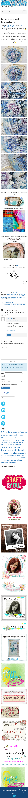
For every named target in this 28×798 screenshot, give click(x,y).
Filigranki (4, 444)
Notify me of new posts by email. (9, 384)
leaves (11, 295)
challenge (19, 435)
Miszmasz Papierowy (12, 455)
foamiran (23, 294)
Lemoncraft (16, 295)
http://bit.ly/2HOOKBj (12, 330)
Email (2, 376)
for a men (23, 444)
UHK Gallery (13, 460)
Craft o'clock (4, 442)
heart (9, 450)
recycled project (11, 297)
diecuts (15, 442)
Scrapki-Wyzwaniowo (20, 297)
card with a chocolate (11, 435)
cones (23, 438)
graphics (10, 447)
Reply (9, 335)
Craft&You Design (18, 440)
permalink (13, 298)
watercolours (4, 462)
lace (25, 450)
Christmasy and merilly (8, 302)
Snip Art (5, 460)
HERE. (17, 265)
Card (22, 432)
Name (3, 373)
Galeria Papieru (4, 447)
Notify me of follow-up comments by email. (12, 381)
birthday (11, 432)
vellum (2, 298)
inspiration (16, 450)
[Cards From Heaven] (14, 2)
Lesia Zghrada (22, 295)
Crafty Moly (9, 442)
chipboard (5, 438)
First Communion (11, 444)
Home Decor (16, 292)
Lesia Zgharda (19, 453)
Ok (14, 795)
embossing (20, 442)
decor (19, 294)
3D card (5, 432)
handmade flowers (5, 295)
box (14, 432)
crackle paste (14, 294)
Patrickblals (9, 318)
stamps (8, 460)
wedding (9, 462)
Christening (12, 438)
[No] (26, 792)
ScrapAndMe (17, 458)
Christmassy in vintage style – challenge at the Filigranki (14, 305)
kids (22, 450)
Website (3, 379)
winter (14, 462)
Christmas (18, 438)
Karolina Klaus (13, 26)
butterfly (9, 294)
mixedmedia (4, 297)
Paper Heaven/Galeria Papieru (8, 458)
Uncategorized (22, 292)
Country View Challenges (6, 440)
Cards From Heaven (8, 12)
